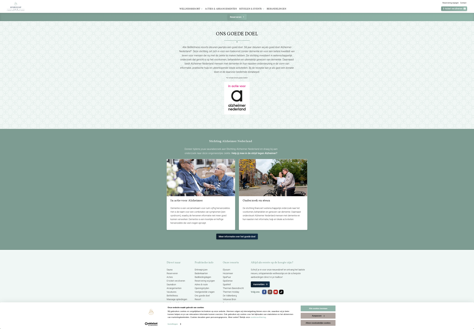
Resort (198, 299)
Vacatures (171, 292)
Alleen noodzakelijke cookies (318, 323)
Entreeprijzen (201, 269)
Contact (463, 3)
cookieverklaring (258, 317)
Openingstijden (202, 288)
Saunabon (171, 284)
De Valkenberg (230, 295)
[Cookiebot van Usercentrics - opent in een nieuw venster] (151, 324)
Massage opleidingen (177, 299)
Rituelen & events (250, 9)
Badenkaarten (201, 273)
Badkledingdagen (203, 277)
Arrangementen (174, 288)
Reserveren (235, 17)
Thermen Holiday (231, 292)
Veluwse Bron (229, 299)
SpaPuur (227, 277)
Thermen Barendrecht (233, 288)
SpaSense (228, 280)
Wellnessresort (189, 9)
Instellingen (173, 324)
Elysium (226, 269)
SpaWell (227, 284)
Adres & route (201, 284)
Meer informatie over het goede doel (237, 236)
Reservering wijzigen (451, 3)
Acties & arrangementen (221, 9)
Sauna (169, 269)
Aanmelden (259, 284)
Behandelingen (276, 9)
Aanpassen (317, 316)
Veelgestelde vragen (205, 292)
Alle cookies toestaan (318, 308)
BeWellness (172, 295)
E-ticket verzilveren (453, 8)
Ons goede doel (202, 295)
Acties (170, 277)
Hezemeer (228, 273)
